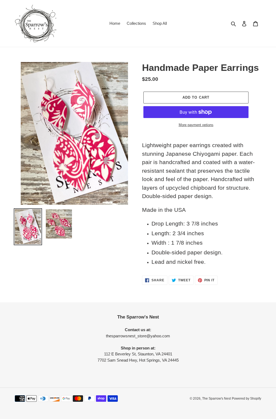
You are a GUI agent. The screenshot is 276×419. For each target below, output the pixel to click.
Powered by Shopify (246, 398)
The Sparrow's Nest (216, 398)
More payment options (196, 125)
